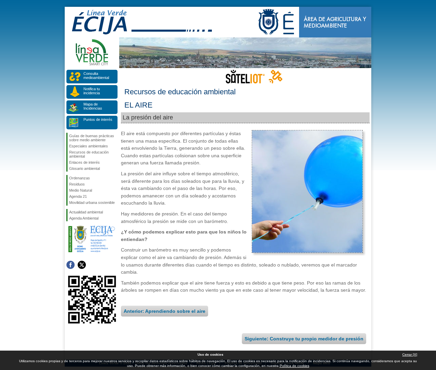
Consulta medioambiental (96, 75)
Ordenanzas (79, 178)
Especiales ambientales (88, 146)
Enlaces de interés (84, 162)
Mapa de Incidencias (92, 106)
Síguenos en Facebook (70, 265)
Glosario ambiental (84, 168)
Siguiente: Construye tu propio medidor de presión (304, 338)
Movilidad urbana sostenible (92, 202)
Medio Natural (80, 190)
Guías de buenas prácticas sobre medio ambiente (91, 138)
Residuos (77, 184)
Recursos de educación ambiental (89, 154)
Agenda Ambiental (83, 218)
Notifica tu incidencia (91, 91)
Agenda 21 (78, 196)
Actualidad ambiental (86, 212)
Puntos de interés (97, 119)
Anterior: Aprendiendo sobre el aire (164, 311)
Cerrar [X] (409, 354)
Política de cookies (294, 366)
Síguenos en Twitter (82, 265)
